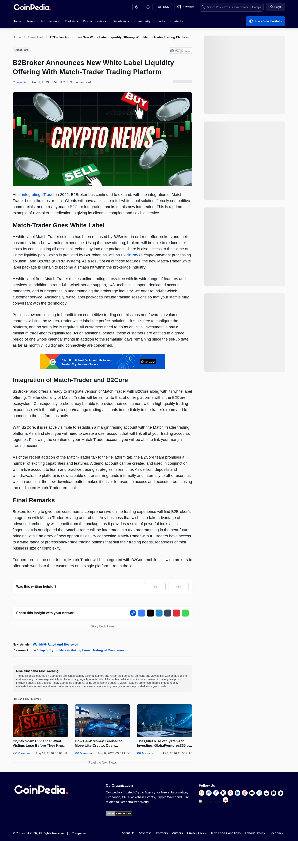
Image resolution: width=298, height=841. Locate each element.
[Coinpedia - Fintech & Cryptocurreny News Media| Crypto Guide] (32, 8)
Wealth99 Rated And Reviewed (55, 644)
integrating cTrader (38, 194)
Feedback (276, 833)
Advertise (145, 833)
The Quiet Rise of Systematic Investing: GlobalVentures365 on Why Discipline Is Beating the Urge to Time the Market (164, 743)
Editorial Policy (255, 833)
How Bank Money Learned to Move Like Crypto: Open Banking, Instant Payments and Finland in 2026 (101, 743)
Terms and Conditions (226, 833)
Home (17, 37)
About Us (128, 833)
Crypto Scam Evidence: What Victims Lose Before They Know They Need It (39, 743)
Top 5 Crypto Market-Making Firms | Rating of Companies (82, 650)
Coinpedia (79, 833)
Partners (162, 833)
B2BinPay (129, 255)
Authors (177, 833)
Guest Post (35, 37)
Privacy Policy (196, 833)
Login (278, 7)
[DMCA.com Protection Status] (119, 815)
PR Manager (21, 753)
